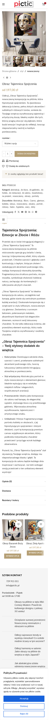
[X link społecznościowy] (18, 212)
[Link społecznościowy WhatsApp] (32, 212)
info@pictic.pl (12, 585)
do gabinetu (34, 190)
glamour (40, 201)
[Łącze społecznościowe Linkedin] (29, 212)
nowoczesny (33, 71)
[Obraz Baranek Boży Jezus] (12, 530)
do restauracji (15, 193)
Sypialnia (20, 207)
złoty (33, 207)
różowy (5, 207)
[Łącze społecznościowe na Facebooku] (15, 212)
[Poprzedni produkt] (3, 77)
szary (27, 207)
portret (39, 204)
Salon (12, 207)
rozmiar (5, 138)
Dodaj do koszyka (26, 154)
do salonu (26, 193)
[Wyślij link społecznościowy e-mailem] (22, 212)
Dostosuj (24, 706)
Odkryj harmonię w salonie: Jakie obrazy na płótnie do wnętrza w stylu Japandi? (28, 651)
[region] (24, 694)
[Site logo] (24, 4)
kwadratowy (37, 193)
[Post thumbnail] (7, 607)
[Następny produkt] (10, 77)
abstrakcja (15, 190)
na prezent (6, 196)
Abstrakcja (17, 201)
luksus (12, 204)
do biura (24, 190)
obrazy (27, 196)
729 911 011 (12, 581)
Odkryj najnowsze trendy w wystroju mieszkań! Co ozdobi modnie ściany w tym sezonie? (30, 638)
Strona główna (9, 71)
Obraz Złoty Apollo (35, 543)
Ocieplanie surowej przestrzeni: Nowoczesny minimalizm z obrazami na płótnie (30, 623)
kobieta (5, 204)
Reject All (24, 714)
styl (21, 71)
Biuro (26, 201)
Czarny (33, 201)
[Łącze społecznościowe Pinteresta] (26, 212)
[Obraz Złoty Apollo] (35, 530)
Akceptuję (24, 699)
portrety (35, 196)
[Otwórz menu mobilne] (3, 4)
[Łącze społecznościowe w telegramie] (36, 212)
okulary (32, 204)
